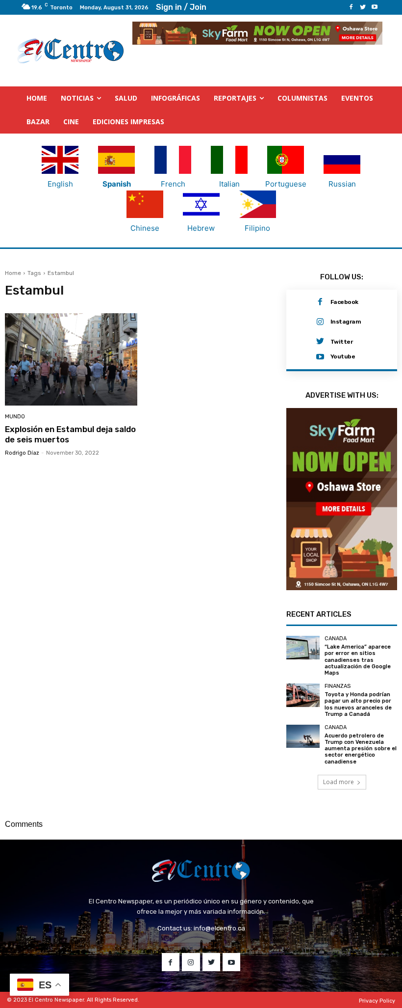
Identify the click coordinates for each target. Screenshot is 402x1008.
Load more (338, 782)
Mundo (15, 416)
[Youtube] (374, 7)
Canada (336, 638)
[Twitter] (363, 7)
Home (13, 273)
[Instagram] (320, 322)
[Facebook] (351, 7)
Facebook (344, 302)
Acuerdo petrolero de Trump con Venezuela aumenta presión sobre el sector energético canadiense (361, 749)
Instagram (345, 322)
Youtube (342, 356)
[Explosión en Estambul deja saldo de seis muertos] (71, 359)
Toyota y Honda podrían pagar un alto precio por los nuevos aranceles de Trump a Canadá (358, 704)
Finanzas (338, 686)
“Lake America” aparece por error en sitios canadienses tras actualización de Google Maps (358, 660)
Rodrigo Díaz (22, 453)
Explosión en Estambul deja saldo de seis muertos (70, 434)
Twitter (341, 342)
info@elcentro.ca (219, 928)
